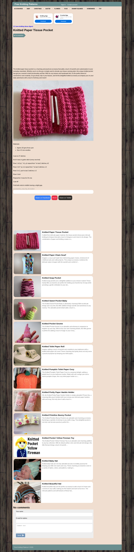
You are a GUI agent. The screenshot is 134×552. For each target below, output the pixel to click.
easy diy (24, 189)
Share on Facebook (42, 198)
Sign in (63, 4)
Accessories (19, 35)
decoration (31, 189)
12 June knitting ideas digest (23, 26)
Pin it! (55, 198)
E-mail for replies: (21, 518)
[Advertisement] (53, 52)
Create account (72, 4)
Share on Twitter (65, 198)
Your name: (19, 511)
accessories (17, 189)
